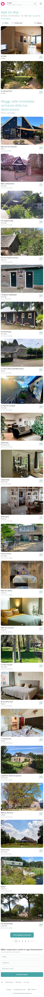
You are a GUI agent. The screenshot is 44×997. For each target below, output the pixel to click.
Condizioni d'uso (19, 990)
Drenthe (36, 15)
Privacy (8, 990)
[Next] (40, 40)
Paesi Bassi (5, 18)
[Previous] (4, 40)
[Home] (2, 982)
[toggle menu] (41, 4)
